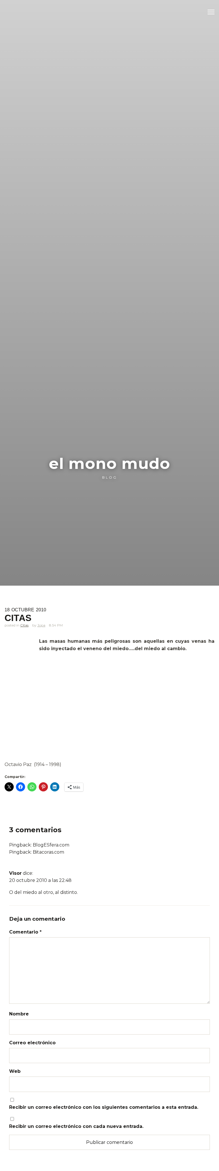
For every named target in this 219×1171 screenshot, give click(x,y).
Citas (24, 625)
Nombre (19, 1014)
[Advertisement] (109, 719)
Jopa (41, 625)
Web (15, 1071)
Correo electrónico (32, 1042)
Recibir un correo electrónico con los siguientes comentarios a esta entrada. (103, 1107)
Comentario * (25, 932)
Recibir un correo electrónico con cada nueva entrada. (76, 1126)
